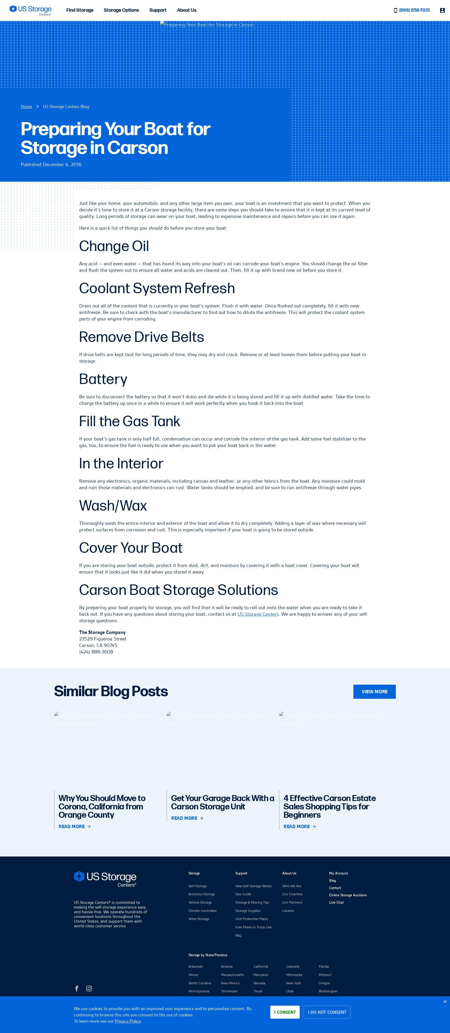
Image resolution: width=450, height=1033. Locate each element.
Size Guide (243, 894)
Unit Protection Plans (251, 918)
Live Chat (336, 902)
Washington (328, 991)
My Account (338, 873)
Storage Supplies (247, 910)
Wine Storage (199, 918)
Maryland (261, 974)
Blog (332, 880)
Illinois (193, 974)
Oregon (324, 983)
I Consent (285, 1012)
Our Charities (292, 894)
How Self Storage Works (253, 886)
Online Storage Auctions (348, 895)
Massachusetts (232, 974)
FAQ (238, 935)
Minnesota (294, 974)
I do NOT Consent (327, 1012)
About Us (187, 10)
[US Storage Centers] (111, 880)
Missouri (325, 974)
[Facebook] (77, 989)
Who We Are (291, 886)
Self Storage (198, 886)
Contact (335, 887)
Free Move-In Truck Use (253, 927)
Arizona (227, 966)
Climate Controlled (202, 910)
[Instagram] (89, 989)
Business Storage (202, 894)
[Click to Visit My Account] (442, 10)
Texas (258, 991)
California (261, 966)
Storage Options (121, 10)
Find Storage (79, 10)
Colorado (292, 966)
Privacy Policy (128, 1021)
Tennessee (229, 991)
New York (293, 983)
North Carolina (200, 983)
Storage (194, 873)
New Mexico (230, 983)
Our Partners (292, 902)
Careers (288, 910)
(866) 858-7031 (414, 10)
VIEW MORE (375, 691)
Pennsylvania (199, 991)
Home (26, 106)
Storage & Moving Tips (252, 902)
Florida (324, 966)
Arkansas (196, 966)
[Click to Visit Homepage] (30, 10)
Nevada (259, 983)
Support (158, 10)
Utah (290, 991)
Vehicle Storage (200, 902)
